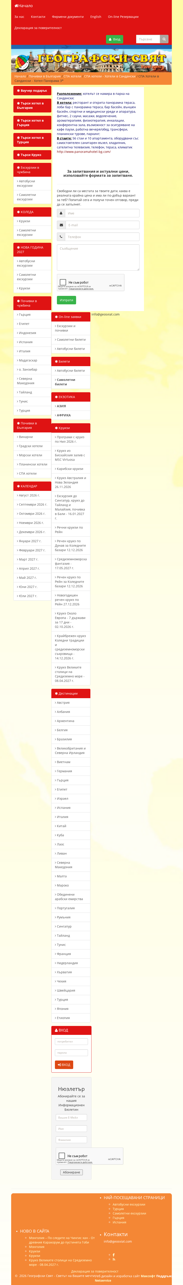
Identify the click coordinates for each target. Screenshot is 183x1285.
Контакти (38, 17)
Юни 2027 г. (27, 587)
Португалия (65, 908)
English (95, 17)
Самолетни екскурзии (26, 197)
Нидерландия (67, 963)
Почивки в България (27, 425)
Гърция (24, 314)
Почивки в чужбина (27, 303)
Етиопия (63, 1018)
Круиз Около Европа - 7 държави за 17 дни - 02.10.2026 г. (70, 620)
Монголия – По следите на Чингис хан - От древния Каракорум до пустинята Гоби (62, 1240)
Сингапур (64, 926)
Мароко (62, 885)
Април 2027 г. (29, 568)
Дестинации (68, 693)
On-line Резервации (123, 17)
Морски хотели (30, 455)
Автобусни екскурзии (26, 183)
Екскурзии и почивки (65, 328)
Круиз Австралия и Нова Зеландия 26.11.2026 (70, 482)
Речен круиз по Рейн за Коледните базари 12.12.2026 (69, 581)
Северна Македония (25, 380)
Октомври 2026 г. (32, 513)
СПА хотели (27, 473)
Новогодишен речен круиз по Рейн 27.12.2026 (67, 599)
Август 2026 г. (29, 495)
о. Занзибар (27, 369)
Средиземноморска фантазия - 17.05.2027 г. (71, 563)
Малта (61, 876)
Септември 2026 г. (32, 504)
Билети (64, 361)
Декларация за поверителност (38, 28)
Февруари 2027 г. (32, 550)
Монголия (36, 1247)
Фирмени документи (68, 17)
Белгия (62, 730)
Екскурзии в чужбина (28, 169)
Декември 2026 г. (32, 532)
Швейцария (65, 990)
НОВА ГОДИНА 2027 (30, 249)
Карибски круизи (69, 469)
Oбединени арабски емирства (69, 896)
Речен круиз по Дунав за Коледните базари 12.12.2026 (70, 545)
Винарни (25, 437)
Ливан (61, 853)
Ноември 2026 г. (31, 523)
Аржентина (65, 721)
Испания (25, 342)
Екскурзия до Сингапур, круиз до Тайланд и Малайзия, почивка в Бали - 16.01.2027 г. (70, 507)
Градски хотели (30, 446)
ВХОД (65, 1065)
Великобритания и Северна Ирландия (70, 750)
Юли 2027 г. (27, 596)
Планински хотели (32, 464)
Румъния (63, 917)
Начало (25, 5)
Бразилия (64, 739)
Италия (24, 351)
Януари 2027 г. (30, 541)
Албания (63, 712)
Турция (24, 410)
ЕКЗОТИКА (66, 397)
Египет (23, 324)
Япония (62, 1009)
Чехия (61, 981)
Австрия (63, 702)
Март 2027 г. (28, 559)
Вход (115, 39)
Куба (60, 835)
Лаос (60, 844)
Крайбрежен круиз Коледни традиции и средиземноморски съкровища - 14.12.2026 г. (70, 647)
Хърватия (64, 972)
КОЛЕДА (26, 212)
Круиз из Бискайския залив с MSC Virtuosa (70, 455)
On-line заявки (69, 317)
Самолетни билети (71, 339)
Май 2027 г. (27, 577)
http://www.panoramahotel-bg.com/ (84, 151)
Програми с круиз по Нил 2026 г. (69, 439)
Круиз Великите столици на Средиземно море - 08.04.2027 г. (70, 674)
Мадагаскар (27, 360)
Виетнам (63, 762)
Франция (63, 954)
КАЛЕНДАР (28, 486)
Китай (61, 826)
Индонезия (27, 333)
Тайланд (25, 392)
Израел (62, 798)
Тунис (23, 401)
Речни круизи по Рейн (69, 529)
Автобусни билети (70, 349)
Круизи (24, 221)
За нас (19, 17)
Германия (64, 771)
